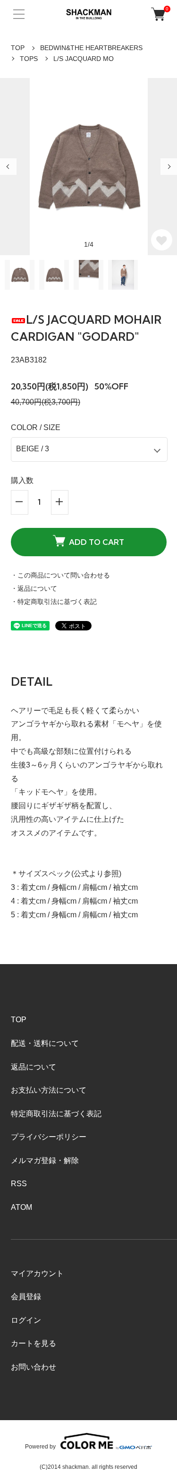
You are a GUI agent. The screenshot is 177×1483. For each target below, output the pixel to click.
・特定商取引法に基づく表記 (54, 601)
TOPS (29, 58)
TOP (18, 48)
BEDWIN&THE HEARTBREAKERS (91, 48)
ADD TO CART (96, 542)
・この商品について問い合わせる (60, 575)
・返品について (34, 588)
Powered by (40, 1446)
